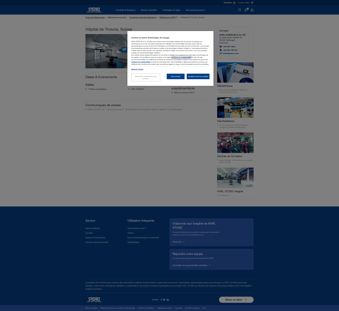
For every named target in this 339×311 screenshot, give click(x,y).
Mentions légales (137, 69)
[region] (170, 58)
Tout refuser (175, 76)
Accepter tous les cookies (198, 76)
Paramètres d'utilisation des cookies (146, 77)
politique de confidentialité (181, 57)
